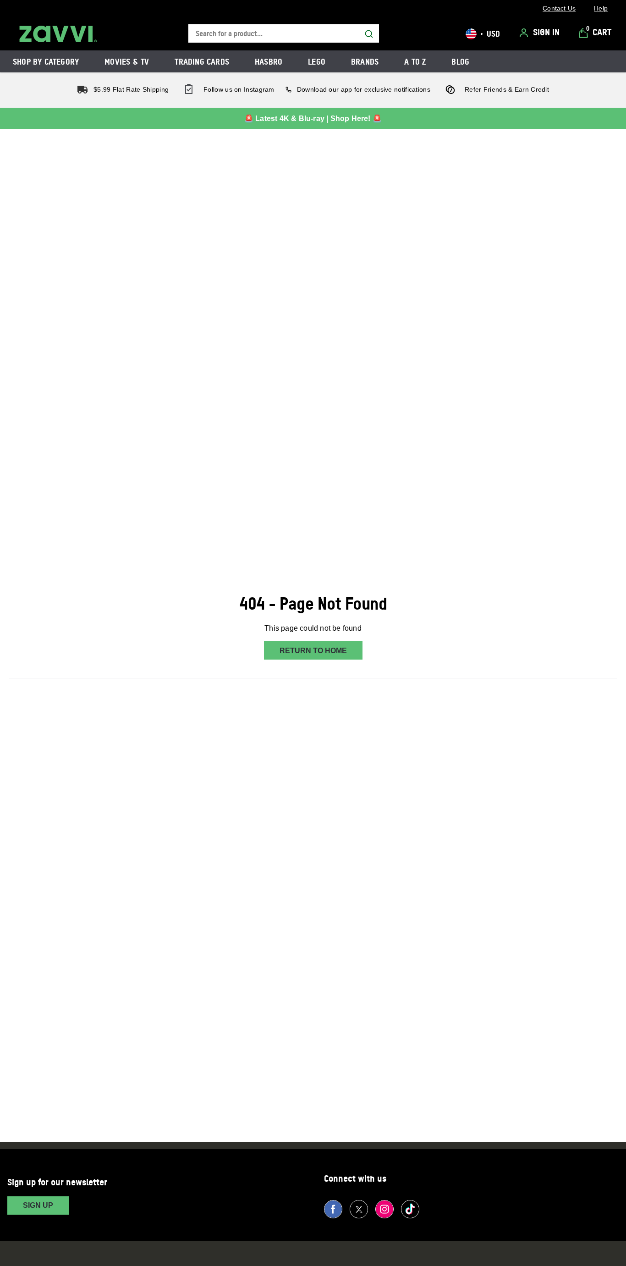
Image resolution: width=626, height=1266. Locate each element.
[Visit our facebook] (333, 1209)
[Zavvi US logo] (58, 34)
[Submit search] (368, 34)
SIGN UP (38, 1205)
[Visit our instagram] (384, 1209)
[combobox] (283, 33)
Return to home (313, 651)
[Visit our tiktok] (410, 1209)
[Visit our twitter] (359, 1209)
